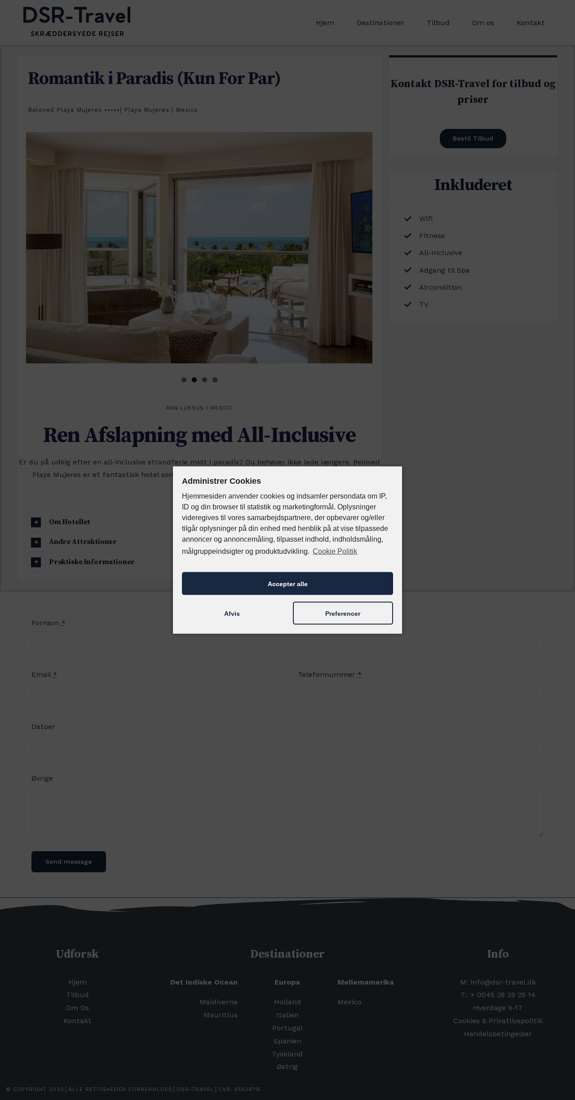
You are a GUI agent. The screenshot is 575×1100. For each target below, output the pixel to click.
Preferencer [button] (342, 613)
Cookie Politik (335, 551)
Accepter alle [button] (288, 583)
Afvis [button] (232, 613)
